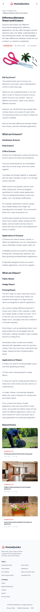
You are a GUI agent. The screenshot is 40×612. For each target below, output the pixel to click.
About (3, 583)
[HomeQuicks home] (20, 4)
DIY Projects (5, 572)
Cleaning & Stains (6, 565)
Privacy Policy (5, 596)
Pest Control (25, 565)
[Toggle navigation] (3, 4)
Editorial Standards (7, 586)
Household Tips (11, 11)
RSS (32, 608)
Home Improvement (7, 575)
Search (3, 593)
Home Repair (5, 568)
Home (4, 11)
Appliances (24, 568)
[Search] (37, 4)
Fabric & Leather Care (27, 572)
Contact (3, 590)
